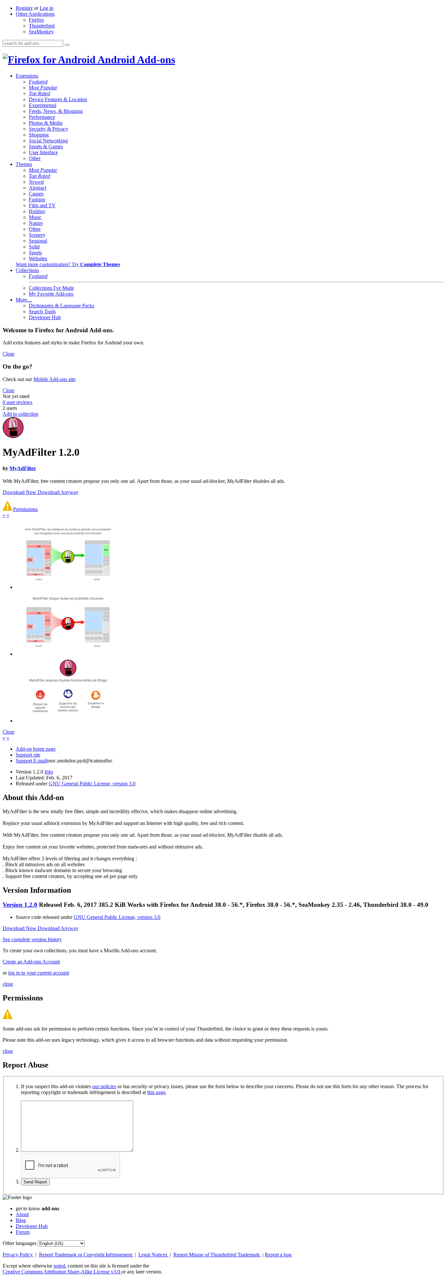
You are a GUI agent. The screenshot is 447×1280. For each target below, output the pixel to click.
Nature (36, 223)
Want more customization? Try (68, 264)
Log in (46, 8)
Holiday (37, 211)
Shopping (39, 134)
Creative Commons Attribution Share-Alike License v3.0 (62, 1271)
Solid (34, 246)
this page (156, 1092)
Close (8, 354)
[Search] (67, 45)
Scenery (37, 235)
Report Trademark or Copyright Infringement (86, 1254)
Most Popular (43, 87)
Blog (21, 1220)
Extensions (27, 76)
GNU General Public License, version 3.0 (92, 783)
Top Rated (39, 93)
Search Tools (42, 311)
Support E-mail (31, 760)
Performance (42, 117)
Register (24, 8)
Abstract (37, 188)
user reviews (17, 402)
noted (59, 1266)
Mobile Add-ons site (54, 379)
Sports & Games (46, 146)
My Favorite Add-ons (51, 294)
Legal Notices (153, 1254)
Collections (27, 270)
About (22, 1214)
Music (35, 217)
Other (35, 158)
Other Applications (35, 14)
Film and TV (42, 205)
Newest (36, 182)
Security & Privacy (48, 129)
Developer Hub (45, 317)
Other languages (19, 1243)
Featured (38, 81)
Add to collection (20, 414)
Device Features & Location (58, 99)
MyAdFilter (22, 468)
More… (24, 299)
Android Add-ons (135, 59)
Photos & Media (46, 123)
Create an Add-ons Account (31, 961)
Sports (35, 252)
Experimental (42, 105)
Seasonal (38, 241)
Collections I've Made (51, 288)
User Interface (43, 152)
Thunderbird (42, 25)
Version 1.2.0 (20, 904)
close (8, 984)
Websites (38, 258)
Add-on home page (36, 749)
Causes (36, 193)
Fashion (37, 199)
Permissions (25, 509)
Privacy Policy (18, 1254)
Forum (22, 1232)
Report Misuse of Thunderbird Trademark (217, 1254)
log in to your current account (38, 973)
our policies (104, 1086)
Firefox (36, 20)
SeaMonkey (41, 31)
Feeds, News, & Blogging (56, 111)
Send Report (35, 1181)
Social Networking (48, 140)
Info (49, 772)
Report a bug (278, 1254)
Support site (28, 755)
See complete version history (32, 939)
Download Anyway (58, 492)
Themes (24, 164)
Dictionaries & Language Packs (61, 305)
